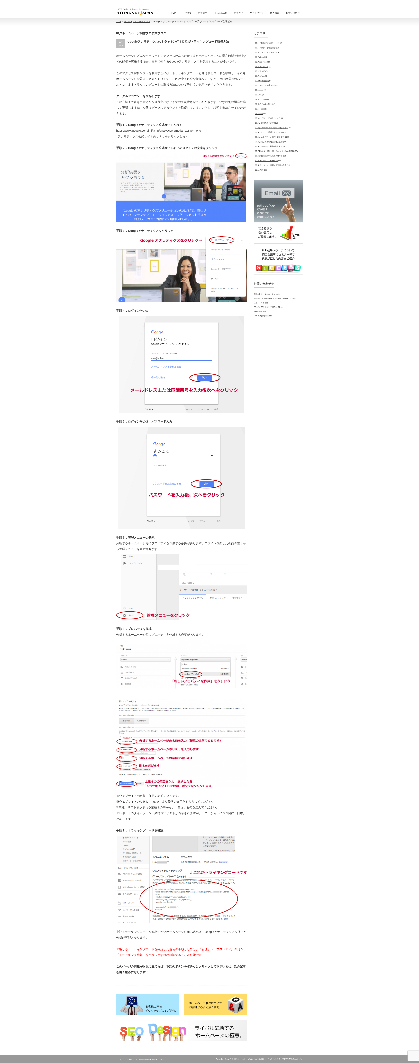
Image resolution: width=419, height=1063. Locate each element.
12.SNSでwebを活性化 (264, 104)
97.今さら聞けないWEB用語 (266, 161)
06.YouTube (260, 76)
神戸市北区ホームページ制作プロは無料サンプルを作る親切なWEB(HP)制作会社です (265, 1059)
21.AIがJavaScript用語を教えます (268, 146)
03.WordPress (261, 62)
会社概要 (186, 12)
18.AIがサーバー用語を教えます (268, 132)
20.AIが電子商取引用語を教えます (269, 142)
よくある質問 (221, 12)
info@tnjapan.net (265, 316)
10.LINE (258, 95)
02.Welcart (259, 57)
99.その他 (259, 170)
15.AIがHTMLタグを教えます (267, 118)
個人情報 (274, 12)
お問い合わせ (293, 12)
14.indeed (259, 114)
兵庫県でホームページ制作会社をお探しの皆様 (145, 1059)
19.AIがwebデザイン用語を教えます (269, 137)
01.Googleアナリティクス (265, 52)
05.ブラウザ (260, 71)
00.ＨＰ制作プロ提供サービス (267, 43)
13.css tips (259, 109)
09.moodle (259, 90)
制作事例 (238, 12)
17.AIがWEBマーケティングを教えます (271, 128)
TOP (173, 12)
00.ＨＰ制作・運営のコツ (265, 48)
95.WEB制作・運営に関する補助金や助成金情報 (274, 151)
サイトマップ (257, 12)
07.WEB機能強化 (262, 81)
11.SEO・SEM (261, 99)
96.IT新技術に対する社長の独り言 (269, 156)
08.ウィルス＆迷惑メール (265, 85)
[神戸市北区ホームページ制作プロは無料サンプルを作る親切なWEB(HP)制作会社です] (135, 11)
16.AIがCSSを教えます (264, 123)
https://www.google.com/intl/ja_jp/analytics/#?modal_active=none (158, 130)
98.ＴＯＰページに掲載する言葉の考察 (270, 165)
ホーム (120, 1059)
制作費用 (202, 12)
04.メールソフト (261, 67)
